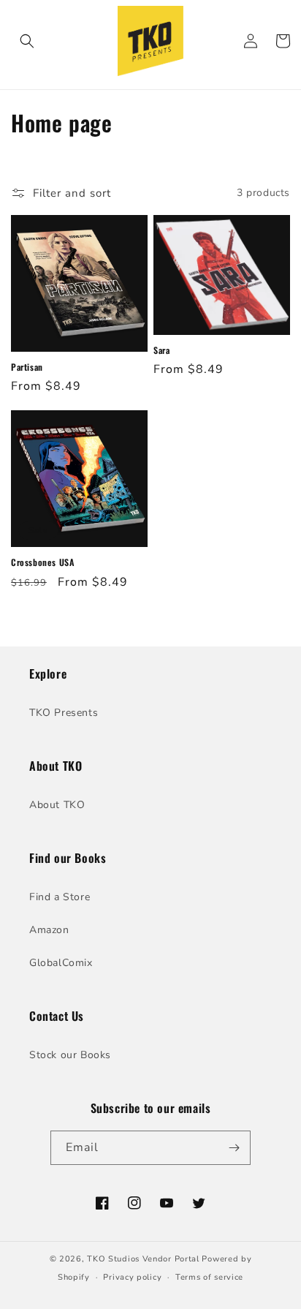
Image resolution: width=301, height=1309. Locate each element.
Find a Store (59, 897)
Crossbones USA (42, 562)
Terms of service (209, 1277)
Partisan (27, 367)
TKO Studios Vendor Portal (143, 1258)
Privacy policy (132, 1277)
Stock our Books (70, 1055)
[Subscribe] (234, 1148)
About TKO (57, 805)
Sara (161, 350)
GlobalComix (61, 963)
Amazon (49, 930)
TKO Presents (63, 713)
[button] (27, 41)
